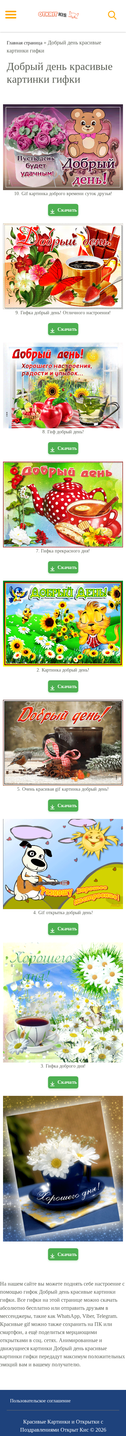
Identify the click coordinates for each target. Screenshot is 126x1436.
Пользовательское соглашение (40, 1400)
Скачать (67, 210)
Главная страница (24, 42)
